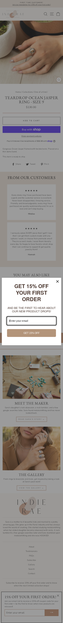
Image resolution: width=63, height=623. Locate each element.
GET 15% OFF (32, 333)
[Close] (57, 281)
